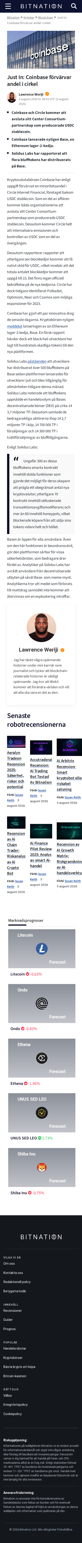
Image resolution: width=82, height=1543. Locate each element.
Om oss (9, 1263)
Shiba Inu (18, 1193)
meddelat (14, 326)
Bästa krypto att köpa (19, 1367)
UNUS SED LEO (23, 1138)
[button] (74, 6)
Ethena (16, 1083)
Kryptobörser (13, 1358)
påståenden (37, 361)
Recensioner (12, 1310)
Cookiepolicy (12, 1414)
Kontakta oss (13, 1273)
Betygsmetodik (14, 1291)
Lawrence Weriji (38, 650)
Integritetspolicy (15, 1404)
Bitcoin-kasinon (14, 1376)
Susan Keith (73, 797)
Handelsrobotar (14, 1348)
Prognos (9, 1329)
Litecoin (17, 974)
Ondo (15, 1029)
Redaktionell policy (17, 1282)
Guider (8, 1320)
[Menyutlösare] (7, 6)
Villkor (7, 1395)
